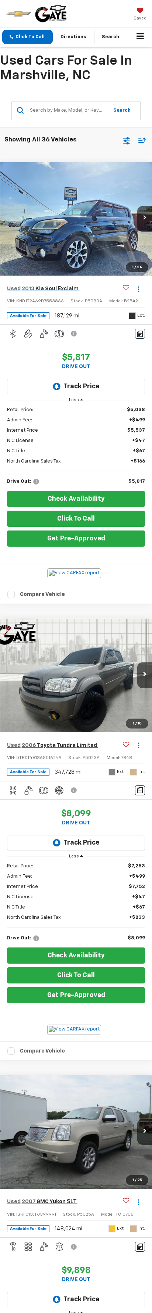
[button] (27, 37)
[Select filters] (126, 139)
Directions (73, 37)
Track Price (81, 386)
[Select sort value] (140, 140)
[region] (76, 445)
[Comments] (140, 334)
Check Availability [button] (76, 499)
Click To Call (76, 518)
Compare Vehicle (42, 594)
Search (122, 110)
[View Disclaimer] (74, 333)
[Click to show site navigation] (140, 37)
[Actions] (138, 289)
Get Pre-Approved (76, 538)
